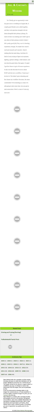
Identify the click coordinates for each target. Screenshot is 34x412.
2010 (9, 371)
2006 (9, 374)
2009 (16, 371)
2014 (9, 367)
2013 (16, 367)
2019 (9, 364)
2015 (2, 367)
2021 (27, 361)
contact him (7, 395)
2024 (9, 361)
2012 (23, 367)
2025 (2, 361)
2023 (15, 361)
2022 (21, 361)
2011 (2, 371)
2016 (27, 364)
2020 (2, 364)
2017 (21, 364)
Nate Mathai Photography (24, 410)
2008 (23, 371)
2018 (15, 364)
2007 (2, 374)
